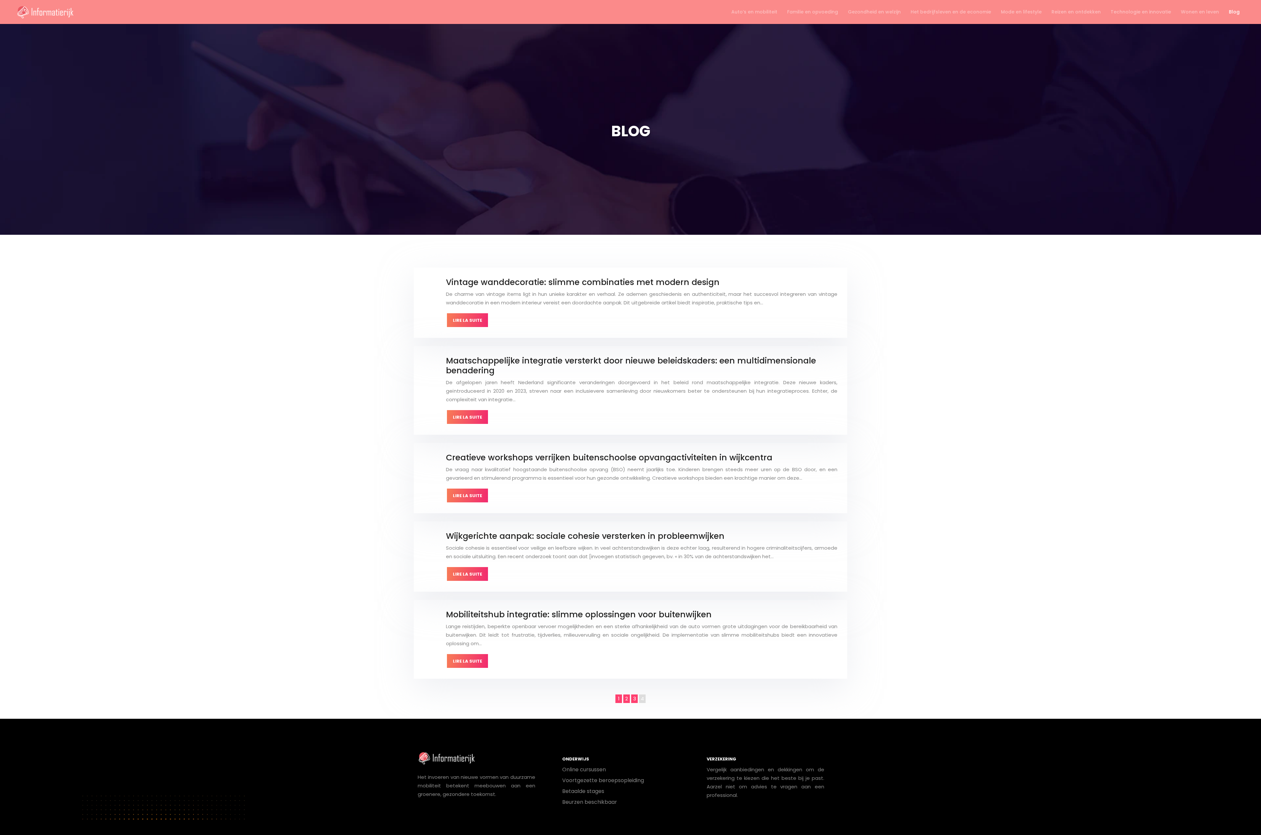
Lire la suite (467, 320)
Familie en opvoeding (812, 12)
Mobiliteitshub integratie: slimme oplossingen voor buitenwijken (579, 614)
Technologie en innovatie (1141, 12)
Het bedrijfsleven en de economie (951, 12)
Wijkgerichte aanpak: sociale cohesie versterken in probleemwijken (585, 536)
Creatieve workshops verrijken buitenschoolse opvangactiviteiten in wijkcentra (609, 457)
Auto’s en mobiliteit (754, 12)
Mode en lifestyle (1021, 12)
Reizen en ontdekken (1076, 12)
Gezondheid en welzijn (874, 12)
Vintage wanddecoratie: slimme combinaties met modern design (582, 282)
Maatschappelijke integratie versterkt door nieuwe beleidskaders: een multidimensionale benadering (631, 365)
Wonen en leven (1200, 12)
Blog (1234, 12)
